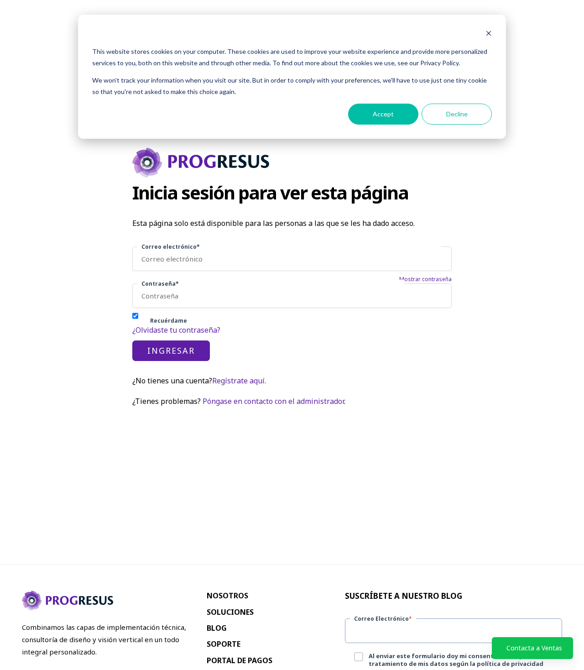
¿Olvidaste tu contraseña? (176, 330)
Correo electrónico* (170, 247)
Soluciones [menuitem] (230, 612)
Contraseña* (160, 284)
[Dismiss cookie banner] (488, 34)
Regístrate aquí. (239, 381)
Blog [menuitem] (217, 628)
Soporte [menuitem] (223, 644)
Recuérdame (168, 321)
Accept (383, 114)
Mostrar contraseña (425, 279)
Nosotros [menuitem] (227, 596)
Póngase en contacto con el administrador (273, 401)
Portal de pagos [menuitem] (239, 660)
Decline (457, 114)
